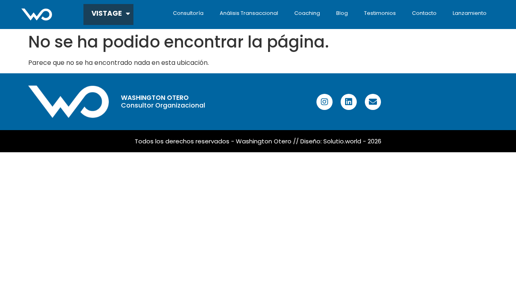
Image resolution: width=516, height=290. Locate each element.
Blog (342, 13)
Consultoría (188, 13)
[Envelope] (373, 102)
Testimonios (380, 13)
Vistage (107, 13)
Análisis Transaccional (249, 13)
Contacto (424, 13)
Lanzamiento (470, 13)
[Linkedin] (349, 102)
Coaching (307, 13)
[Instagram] (324, 102)
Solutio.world (342, 141)
